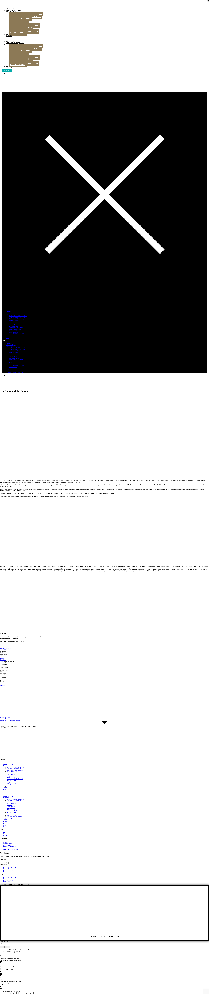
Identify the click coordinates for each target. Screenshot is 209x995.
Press (4, 824)
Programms (9, 314)
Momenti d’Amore (14, 326)
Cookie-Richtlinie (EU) (9, 869)
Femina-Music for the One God (17, 327)
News (4, 825)
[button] (79, 39)
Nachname (3, 862)
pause (2, 947)
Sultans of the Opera (14, 320)
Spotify (2, 685)
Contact (5, 826)
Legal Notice (6, 871)
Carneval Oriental (13, 332)
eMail (1, 859)
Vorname (2, 861)
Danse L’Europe (13, 323)
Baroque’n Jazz (13, 330)
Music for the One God (15, 329)
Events (9, 36)
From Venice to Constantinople (17, 319)
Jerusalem (11, 321)
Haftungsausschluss (8, 870)
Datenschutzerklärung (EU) (10, 867)
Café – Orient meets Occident (16, 333)
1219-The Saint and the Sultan (17, 317)
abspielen (7, 947)
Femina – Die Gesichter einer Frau (18, 316)
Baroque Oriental (13, 324)
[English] (6, 73)
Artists (9, 34)
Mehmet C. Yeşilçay (15, 10)
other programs (17, 33)
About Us (10, 9)
